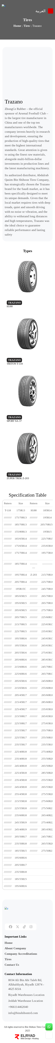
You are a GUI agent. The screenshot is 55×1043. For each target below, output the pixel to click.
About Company (15, 948)
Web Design (26, 1039)
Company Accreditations (21, 953)
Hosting (35, 1039)
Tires (27, 25)
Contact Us (12, 964)
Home (17, 25)
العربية (40, 11)
